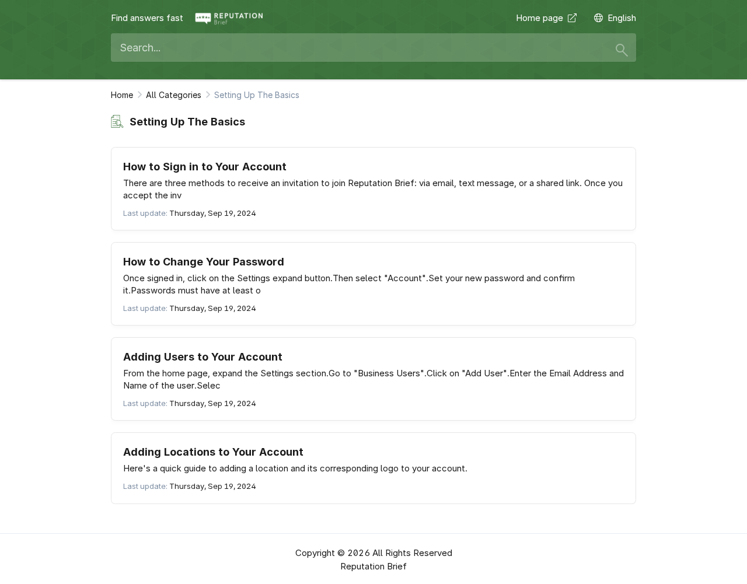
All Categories (173, 95)
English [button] (622, 17)
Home (122, 95)
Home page (542, 17)
